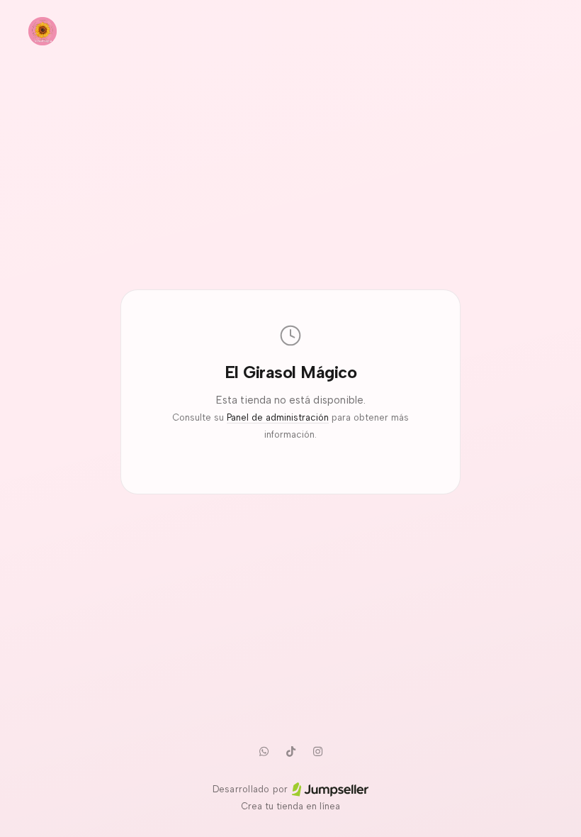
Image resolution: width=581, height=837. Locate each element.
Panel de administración (278, 417)
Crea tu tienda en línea (290, 806)
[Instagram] (317, 751)
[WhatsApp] (263, 751)
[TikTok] (290, 751)
